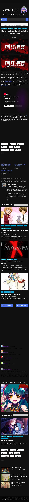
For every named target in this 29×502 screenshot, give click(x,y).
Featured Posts (7, 415)
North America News (5, 228)
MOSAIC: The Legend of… (7, 305)
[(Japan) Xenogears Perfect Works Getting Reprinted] (14, 249)
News (15, 28)
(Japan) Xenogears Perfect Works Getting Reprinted (12, 262)
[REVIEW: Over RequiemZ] (14, 426)
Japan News (19, 225)
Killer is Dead (20, 180)
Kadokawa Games (14, 180)
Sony (9, 181)
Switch (20, 436)
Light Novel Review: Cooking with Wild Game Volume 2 (18, 483)
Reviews (15, 436)
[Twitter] (7, 200)
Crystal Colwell (13, 296)
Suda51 (11, 181)
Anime (2, 225)
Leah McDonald (23, 469)
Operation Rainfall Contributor (16, 265)
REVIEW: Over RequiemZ (7, 440)
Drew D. (21, 485)
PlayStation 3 (3, 181)
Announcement (9, 178)
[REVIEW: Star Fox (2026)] (5, 470)
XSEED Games (23, 181)
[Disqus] (14, 325)
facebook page (24, 115)
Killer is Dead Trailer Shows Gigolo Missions (20, 164)
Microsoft (26, 180)
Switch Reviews (4, 438)
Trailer (15, 181)
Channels (4, 28)
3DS (2, 292)
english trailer (15, 178)
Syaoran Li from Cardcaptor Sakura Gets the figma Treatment (14, 231)
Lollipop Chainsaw (8, 81)
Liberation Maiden (4, 85)
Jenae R (11, 442)
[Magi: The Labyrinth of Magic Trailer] (14, 281)
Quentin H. (21, 479)
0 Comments (18, 442)
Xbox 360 (24, 28)
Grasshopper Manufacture (6, 180)
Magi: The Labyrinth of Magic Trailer (10, 294)
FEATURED (10, 28)
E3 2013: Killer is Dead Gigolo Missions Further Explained (6, 171)
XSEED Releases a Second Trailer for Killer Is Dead (6, 164)
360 (5, 178)
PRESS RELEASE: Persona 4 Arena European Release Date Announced (22, 305)
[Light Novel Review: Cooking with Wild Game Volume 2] (5, 485)
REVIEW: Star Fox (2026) (16, 467)
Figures (13, 225)
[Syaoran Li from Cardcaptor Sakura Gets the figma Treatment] (14, 215)
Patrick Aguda (14, 234)
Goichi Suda (20, 178)
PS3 (19, 28)
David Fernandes (16, 36)
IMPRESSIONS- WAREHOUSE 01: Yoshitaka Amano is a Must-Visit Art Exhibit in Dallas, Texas (19, 476)
